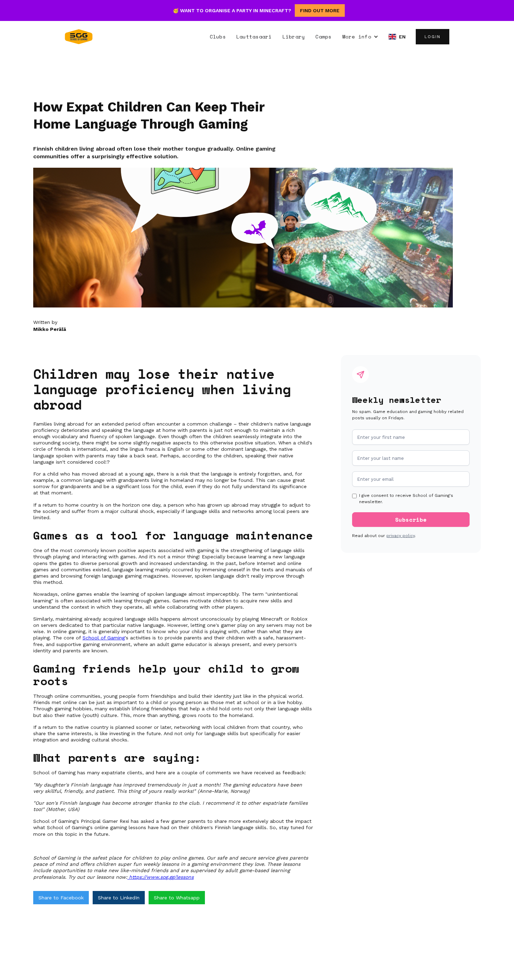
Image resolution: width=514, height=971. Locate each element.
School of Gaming (104, 637)
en (402, 36)
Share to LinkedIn (119, 897)
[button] (360, 36)
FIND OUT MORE (320, 10)
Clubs (218, 36)
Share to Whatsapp (177, 897)
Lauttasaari (254, 36)
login (432, 36)
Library (294, 36)
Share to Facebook (61, 897)
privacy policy (400, 535)
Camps (323, 36)
